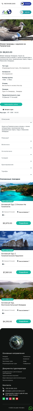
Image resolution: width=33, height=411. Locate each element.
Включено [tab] (6, 144)
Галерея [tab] (5, 158)
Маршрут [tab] (5, 138)
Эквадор (19, 91)
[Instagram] (10, 399)
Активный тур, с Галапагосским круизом (12, 255)
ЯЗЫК (27, 4)
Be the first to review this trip (12, 85)
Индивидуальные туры (10, 68)
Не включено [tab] (7, 151)
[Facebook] (7, 399)
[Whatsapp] (4, 399)
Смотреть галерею (25, 38)
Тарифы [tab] (5, 171)
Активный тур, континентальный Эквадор (13, 304)
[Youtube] (17, 399)
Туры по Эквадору (8, 91)
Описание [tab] (6, 119)
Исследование (24, 68)
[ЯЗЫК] (22, 3)
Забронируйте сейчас (11, 104)
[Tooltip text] (30, 408)
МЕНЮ (27, 12)
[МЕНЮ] (21, 12)
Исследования (7, 74)
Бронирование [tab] (7, 165)
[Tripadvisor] (13, 399)
